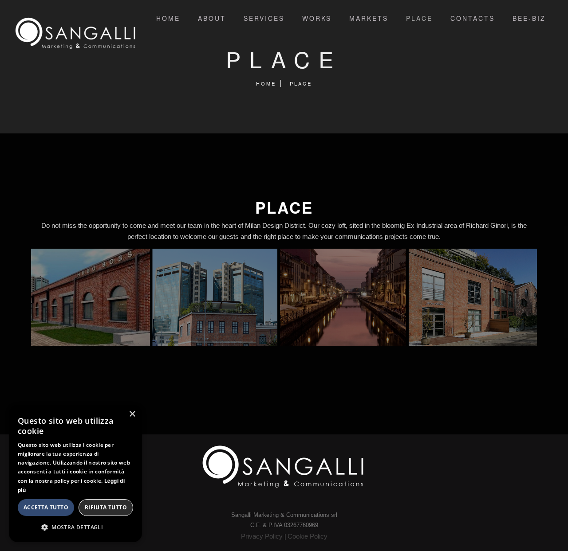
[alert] (75, 473)
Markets (368, 18)
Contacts (472, 18)
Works (316, 18)
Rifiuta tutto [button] (106, 507)
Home (168, 18)
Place (419, 18)
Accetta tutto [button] (46, 507)
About (212, 18)
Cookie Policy (307, 536)
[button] (75, 527)
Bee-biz (529, 18)
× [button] (132, 414)
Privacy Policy (262, 536)
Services (264, 18)
